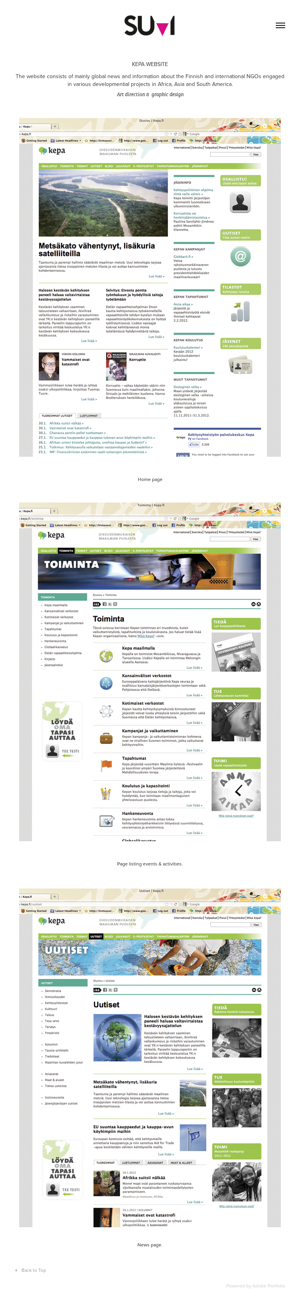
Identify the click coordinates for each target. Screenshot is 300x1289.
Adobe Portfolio (268, 1285)
